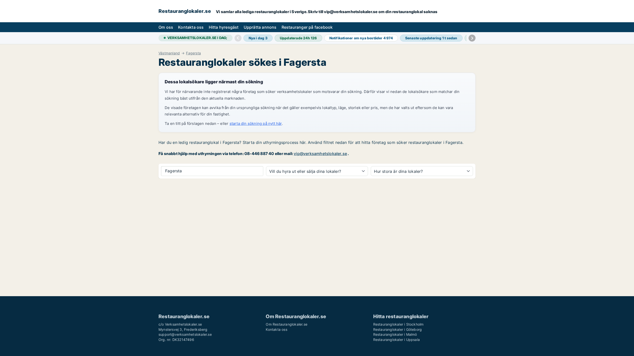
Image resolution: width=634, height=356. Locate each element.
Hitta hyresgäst (224, 27)
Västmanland (169, 53)
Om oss (165, 27)
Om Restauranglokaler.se (286, 324)
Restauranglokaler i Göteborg (397, 329)
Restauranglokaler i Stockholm (398, 324)
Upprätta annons (260, 27)
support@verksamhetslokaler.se (185, 334)
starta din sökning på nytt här (256, 123)
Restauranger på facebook (307, 27)
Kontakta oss (191, 27)
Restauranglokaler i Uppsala (396, 339)
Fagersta (193, 53)
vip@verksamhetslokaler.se (320, 153)
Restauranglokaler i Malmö (395, 334)
